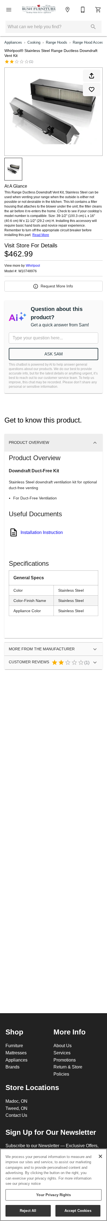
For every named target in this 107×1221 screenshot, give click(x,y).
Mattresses (16, 1052)
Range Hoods (56, 42)
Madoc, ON (16, 1101)
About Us (63, 1045)
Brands (12, 1066)
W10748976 (27, 271)
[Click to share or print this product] (91, 76)
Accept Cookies (77, 1210)
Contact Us (16, 1115)
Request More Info (57, 286)
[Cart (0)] (98, 9)
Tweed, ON (16, 1108)
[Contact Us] (82, 9)
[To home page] (39, 9)
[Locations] (67, 9)
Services (62, 1052)
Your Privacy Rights (53, 1195)
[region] (53, 1185)
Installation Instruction (42, 532)
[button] (8, 9)
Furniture (14, 1045)
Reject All (28, 1210)
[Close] (100, 1156)
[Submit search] (93, 27)
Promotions (65, 1059)
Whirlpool (33, 265)
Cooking (33, 42)
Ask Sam (53, 354)
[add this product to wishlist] (91, 89)
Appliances (13, 42)
